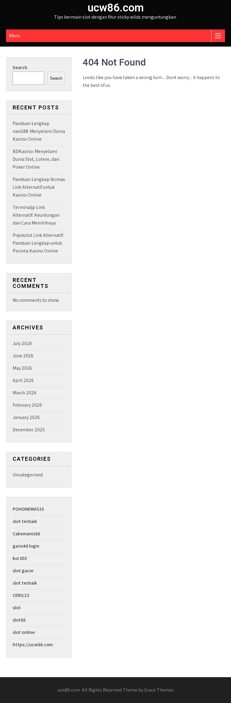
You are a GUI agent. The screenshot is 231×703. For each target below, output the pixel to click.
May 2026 (22, 368)
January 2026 (26, 417)
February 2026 (27, 405)
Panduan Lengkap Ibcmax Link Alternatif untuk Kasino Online (39, 187)
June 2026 (23, 356)
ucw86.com (116, 8)
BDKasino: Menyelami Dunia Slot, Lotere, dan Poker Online (36, 159)
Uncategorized (28, 475)
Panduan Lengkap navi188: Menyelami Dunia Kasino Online (39, 131)
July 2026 (22, 343)
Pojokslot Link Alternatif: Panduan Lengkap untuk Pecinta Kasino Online (38, 243)
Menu (14, 35)
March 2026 (24, 393)
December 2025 (29, 429)
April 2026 (23, 380)
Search (20, 67)
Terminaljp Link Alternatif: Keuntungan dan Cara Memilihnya (36, 215)
